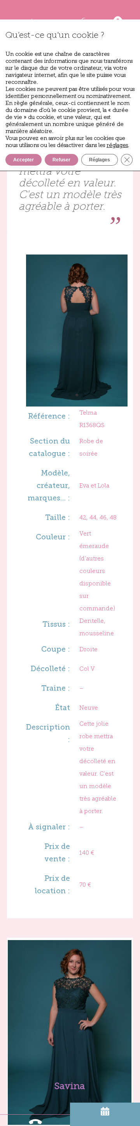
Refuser (61, 160)
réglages (117, 145)
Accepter (23, 160)
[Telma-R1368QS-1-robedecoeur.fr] (76, 403)
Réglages (99, 160)
